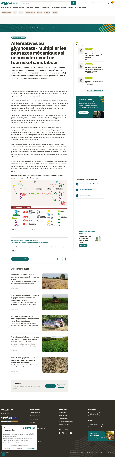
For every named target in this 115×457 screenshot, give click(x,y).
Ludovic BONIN (27, 240)
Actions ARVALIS (64, 424)
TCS (13, 250)
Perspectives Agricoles (66, 421)
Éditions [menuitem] (37, 7)
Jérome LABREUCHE (17, 240)
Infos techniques (35, 412)
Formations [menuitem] (45, 7)
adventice (24, 246)
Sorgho (21, 12)
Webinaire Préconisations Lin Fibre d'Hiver (94, 82)
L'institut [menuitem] (70, 7)
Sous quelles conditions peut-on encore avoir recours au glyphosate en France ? (25, 277)
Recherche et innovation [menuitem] (58, 7)
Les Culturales (63, 418)
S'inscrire (61, 386)
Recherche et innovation (37, 428)
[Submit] (73, 3)
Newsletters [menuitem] (101, 3)
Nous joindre (94, 424)
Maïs (15, 12)
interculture (15, 246)
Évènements (34, 419)
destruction (42, 246)
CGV (86, 452)
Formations (62, 412)
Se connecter (50, 386)
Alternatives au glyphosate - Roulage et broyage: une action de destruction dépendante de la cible (25, 298)
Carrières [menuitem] (87, 3)
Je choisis (19, 448)
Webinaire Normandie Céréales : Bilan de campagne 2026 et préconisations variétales (94, 54)
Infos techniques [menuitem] (6, 7)
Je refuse (7, 448)
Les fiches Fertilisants (85, 189)
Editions (32, 422)
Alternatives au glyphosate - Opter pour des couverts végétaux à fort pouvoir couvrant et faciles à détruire (25, 339)
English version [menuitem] (81, 7)
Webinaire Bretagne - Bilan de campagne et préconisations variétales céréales (94, 69)
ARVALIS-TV (63, 415)
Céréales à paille (6, 12)
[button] (4, 454)
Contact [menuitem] (94, 3)
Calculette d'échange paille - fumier (89, 183)
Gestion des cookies (74, 452)
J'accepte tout (31, 448)
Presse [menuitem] (81, 3)
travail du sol (52, 246)
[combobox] (48, 3)
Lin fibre (39, 12)
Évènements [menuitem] (29, 7)
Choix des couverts (84, 195)
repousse (33, 246)
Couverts (55, 12)
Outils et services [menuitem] (18, 7)
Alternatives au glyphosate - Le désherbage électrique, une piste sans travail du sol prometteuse (25, 318)
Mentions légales (93, 452)
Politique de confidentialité (107, 452)
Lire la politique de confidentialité (11, 442)
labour (61, 246)
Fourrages (47, 12)
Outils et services (35, 416)
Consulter (83, 245)
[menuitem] (108, 3)
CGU (82, 452)
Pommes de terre (30, 12)
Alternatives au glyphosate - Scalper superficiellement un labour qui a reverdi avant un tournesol (24, 360)
